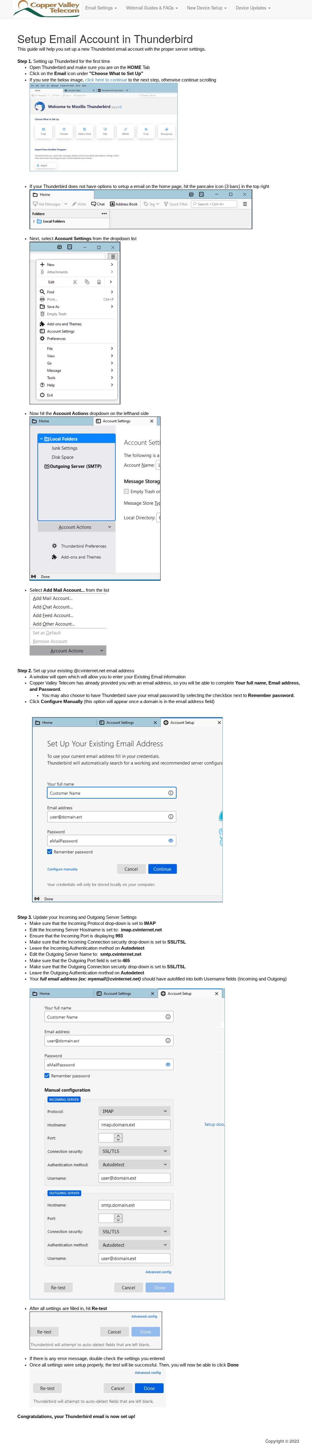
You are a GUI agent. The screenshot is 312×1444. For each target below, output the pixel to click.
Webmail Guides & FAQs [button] (150, 8)
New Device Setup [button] (205, 8)
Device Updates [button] (252, 8)
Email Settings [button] (99, 8)
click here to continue (106, 80)
